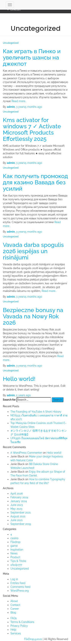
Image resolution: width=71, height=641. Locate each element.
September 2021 (20, 512)
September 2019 (20, 523)
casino (14, 538)
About (14, 601)
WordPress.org (19, 590)
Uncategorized (11, 43)
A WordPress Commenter (26, 452)
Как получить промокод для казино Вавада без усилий (35, 182)
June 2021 (16, 520)
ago (29, 106)
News (13, 553)
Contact (15, 604)
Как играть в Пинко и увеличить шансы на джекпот (32, 57)
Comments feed (20, 586)
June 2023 (16, 504)
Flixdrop (15, 542)
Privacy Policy (19, 625)
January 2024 (18, 501)
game (14, 545)
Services (15, 633)
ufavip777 (16, 564)
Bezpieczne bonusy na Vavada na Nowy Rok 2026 (33, 316)
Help (13, 629)
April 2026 (16, 493)
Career (14, 608)
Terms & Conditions (22, 622)
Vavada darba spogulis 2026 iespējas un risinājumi (33, 251)
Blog (13, 612)
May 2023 (16, 508)
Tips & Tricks (18, 561)
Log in (14, 579)
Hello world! (19, 379)
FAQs (13, 618)
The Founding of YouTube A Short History (35, 411)
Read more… (18, 101)
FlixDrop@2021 (33, 639)
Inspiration (16, 549)
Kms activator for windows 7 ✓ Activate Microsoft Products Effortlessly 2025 (32, 129)
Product (15, 557)
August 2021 (17, 516)
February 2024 (19, 497)
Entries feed (17, 583)
